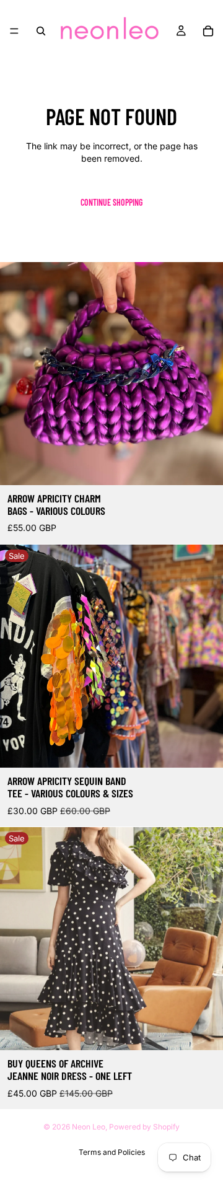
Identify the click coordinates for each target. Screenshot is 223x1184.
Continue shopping (111, 202)
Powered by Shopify (144, 1126)
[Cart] (208, 31)
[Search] (41, 31)
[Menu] (14, 31)
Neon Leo (88, 1126)
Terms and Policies (112, 1152)
